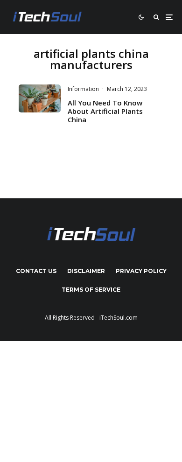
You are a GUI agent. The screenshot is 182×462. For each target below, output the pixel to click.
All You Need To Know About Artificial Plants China (105, 111)
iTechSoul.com (118, 318)
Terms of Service (91, 289)
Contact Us (36, 270)
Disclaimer (86, 270)
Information (83, 89)
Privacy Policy (141, 270)
